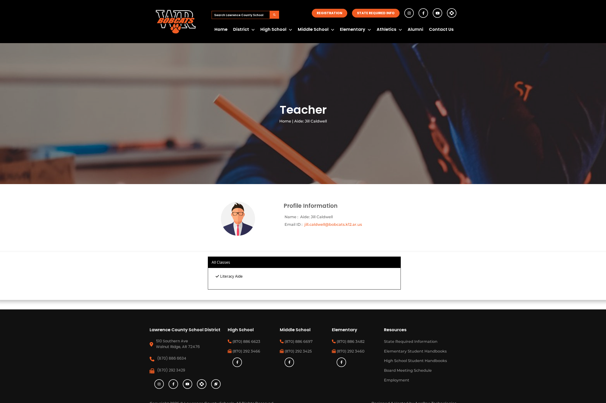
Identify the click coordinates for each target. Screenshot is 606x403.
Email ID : (294, 224)
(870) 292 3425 (298, 351)
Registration (329, 13)
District (241, 29)
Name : (291, 217)
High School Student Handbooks (415, 360)
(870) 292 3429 (171, 370)
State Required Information (410, 341)
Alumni (415, 29)
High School (273, 29)
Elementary (352, 29)
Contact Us (441, 29)
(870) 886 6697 (298, 341)
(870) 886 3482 (350, 341)
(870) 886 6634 (171, 358)
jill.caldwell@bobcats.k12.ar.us (333, 224)
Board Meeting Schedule (408, 370)
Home (220, 29)
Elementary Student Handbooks (415, 351)
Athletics (386, 29)
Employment (396, 380)
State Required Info (376, 13)
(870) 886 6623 (246, 341)
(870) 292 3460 (350, 351)
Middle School (313, 29)
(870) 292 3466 (246, 351)
